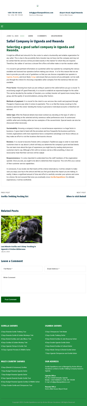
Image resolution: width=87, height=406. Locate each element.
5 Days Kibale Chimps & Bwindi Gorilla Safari (60, 350)
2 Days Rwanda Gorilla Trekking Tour (13, 332)
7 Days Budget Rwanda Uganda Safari (14, 371)
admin (30, 36)
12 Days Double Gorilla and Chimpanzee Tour (16, 385)
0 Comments (41, 36)
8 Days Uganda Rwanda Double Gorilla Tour (16, 378)
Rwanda (16, 77)
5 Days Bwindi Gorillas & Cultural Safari (58, 346)
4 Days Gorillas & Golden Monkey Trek (14, 342)
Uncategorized (56, 36)
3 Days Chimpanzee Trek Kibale (56, 332)
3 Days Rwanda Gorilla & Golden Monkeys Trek (17, 335)
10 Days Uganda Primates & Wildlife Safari (15, 350)
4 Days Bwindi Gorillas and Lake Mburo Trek (16, 339)
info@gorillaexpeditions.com (41, 13)
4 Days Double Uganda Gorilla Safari (57, 342)
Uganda (9, 77)
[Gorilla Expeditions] (43, 6)
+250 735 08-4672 (15, 13)
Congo (33, 77)
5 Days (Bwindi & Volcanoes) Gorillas (14, 367)
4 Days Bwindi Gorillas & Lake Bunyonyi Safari (61, 339)
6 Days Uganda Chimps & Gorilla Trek (14, 346)
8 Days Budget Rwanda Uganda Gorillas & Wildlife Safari (20, 382)
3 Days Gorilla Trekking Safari (55, 335)
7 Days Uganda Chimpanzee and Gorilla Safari (61, 353)
